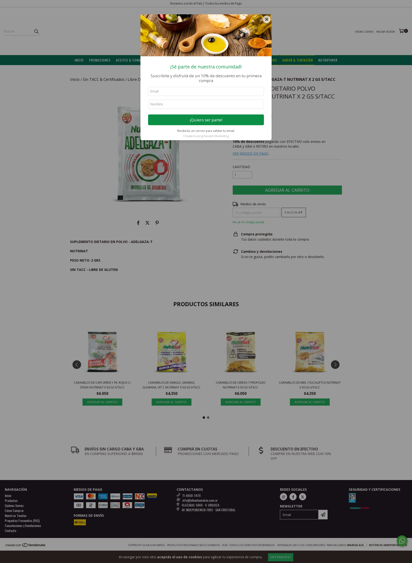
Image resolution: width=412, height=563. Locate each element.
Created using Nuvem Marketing (206, 136)
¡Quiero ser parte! (206, 120)
